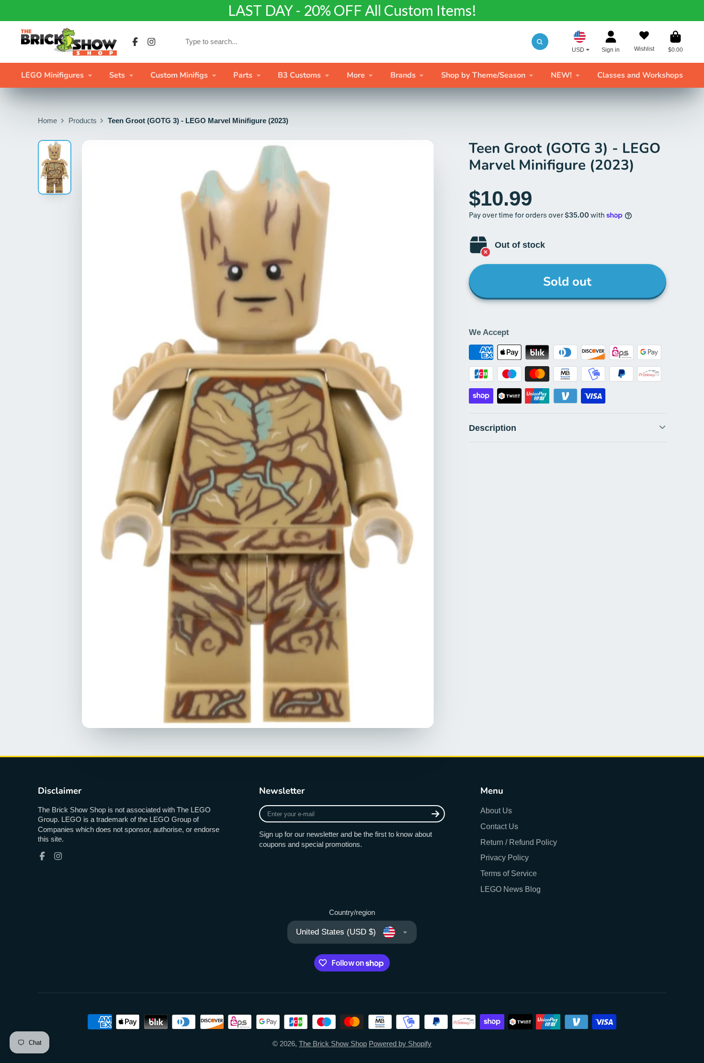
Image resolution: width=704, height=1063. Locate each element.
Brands (403, 75)
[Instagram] (151, 41)
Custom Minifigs (179, 75)
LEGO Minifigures (52, 75)
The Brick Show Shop (333, 1044)
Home (47, 121)
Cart (675, 42)
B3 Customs (299, 75)
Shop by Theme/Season (483, 75)
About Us (496, 810)
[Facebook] (135, 41)
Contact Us (499, 826)
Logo (69, 42)
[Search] (540, 41)
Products (82, 121)
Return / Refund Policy (518, 842)
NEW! (561, 75)
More (356, 75)
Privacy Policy (504, 857)
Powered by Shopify (400, 1044)
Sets (117, 75)
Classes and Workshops (640, 75)
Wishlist (644, 42)
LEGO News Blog (510, 889)
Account (611, 42)
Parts (242, 75)
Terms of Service (508, 873)
